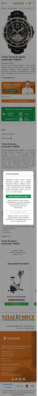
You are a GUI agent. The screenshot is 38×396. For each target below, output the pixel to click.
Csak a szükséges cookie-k (18, 212)
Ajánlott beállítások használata (18, 196)
